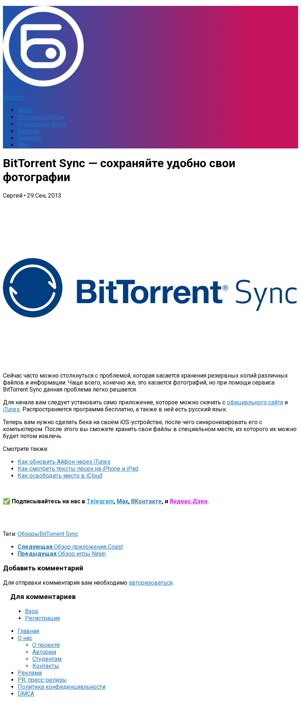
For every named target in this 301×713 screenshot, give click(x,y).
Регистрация (42, 618)
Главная (28, 631)
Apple (25, 110)
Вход (31, 611)
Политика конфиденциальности (61, 686)
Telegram (29, 138)
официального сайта (255, 402)
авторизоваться (151, 582)
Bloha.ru (13, 97)
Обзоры (28, 131)
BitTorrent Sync (58, 533)
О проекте (46, 645)
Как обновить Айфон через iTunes (64, 461)
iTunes (11, 409)
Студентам (47, 658)
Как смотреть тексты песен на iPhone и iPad (78, 468)
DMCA (26, 693)
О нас (25, 638)
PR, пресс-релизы (42, 679)
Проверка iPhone (41, 117)
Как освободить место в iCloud (60, 475)
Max (23, 145)
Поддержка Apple (42, 124)
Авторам (44, 651)
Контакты (45, 665)
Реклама (30, 672)
